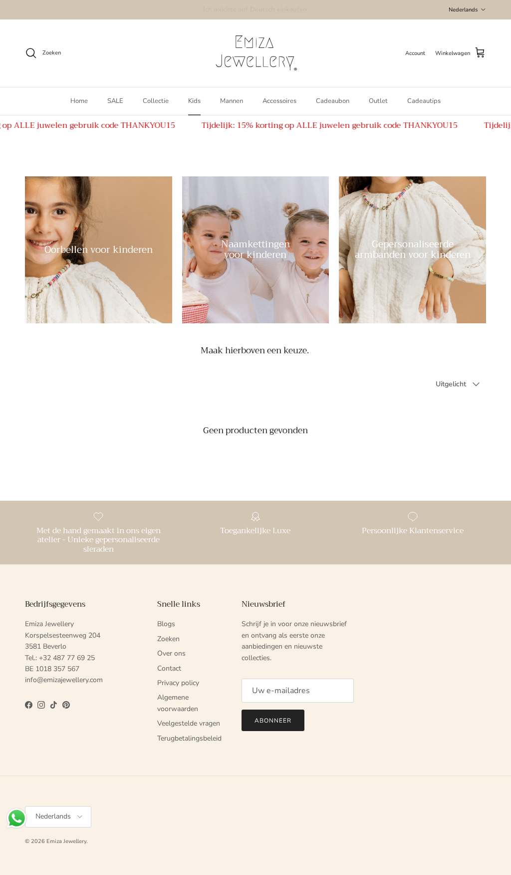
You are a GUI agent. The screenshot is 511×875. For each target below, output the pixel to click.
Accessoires (279, 100)
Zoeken (168, 639)
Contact (169, 668)
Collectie (156, 100)
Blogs (166, 624)
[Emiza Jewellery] (255, 53)
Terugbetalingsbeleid (189, 738)
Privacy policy (178, 683)
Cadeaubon (332, 100)
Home (79, 100)
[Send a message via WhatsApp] (16, 818)
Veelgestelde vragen (188, 723)
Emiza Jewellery (66, 841)
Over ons (171, 653)
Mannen (231, 100)
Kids (194, 100)
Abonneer (273, 721)
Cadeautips (424, 100)
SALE (115, 100)
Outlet (378, 100)
